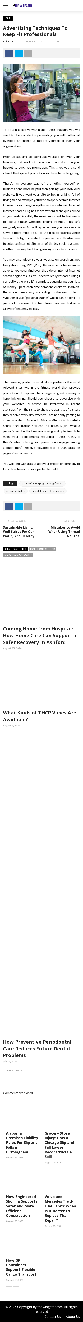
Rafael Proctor (12, 41)
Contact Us (53, 1316)
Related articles (15, 549)
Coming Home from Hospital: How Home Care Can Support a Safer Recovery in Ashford (39, 635)
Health (8, 18)
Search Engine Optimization (48, 491)
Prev (10, 1070)
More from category (18, 554)
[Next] (16, 1288)
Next (19, 1070)
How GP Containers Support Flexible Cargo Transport (21, 1267)
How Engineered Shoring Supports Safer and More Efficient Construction (21, 1206)
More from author (42, 549)
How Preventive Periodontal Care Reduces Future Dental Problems (37, 1048)
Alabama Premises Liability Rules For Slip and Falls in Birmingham (22, 1143)
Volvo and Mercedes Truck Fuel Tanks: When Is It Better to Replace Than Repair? (60, 1208)
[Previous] (9, 1288)
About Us (73, 1316)
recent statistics (15, 491)
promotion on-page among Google (42, 483)
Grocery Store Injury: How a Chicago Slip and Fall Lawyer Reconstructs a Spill (59, 1145)
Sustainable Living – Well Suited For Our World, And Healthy (19, 531)
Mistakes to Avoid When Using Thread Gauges (64, 531)
